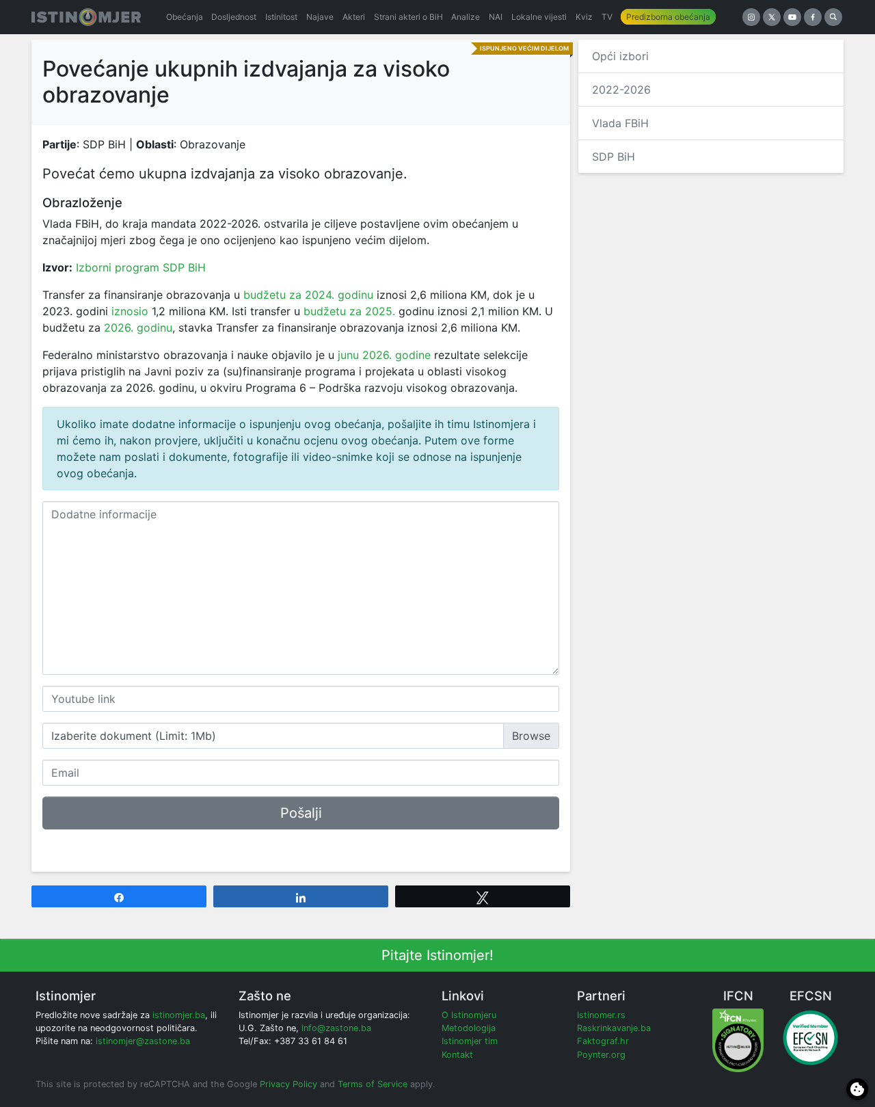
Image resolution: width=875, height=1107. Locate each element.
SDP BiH (613, 156)
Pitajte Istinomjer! (437, 955)
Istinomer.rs (601, 1015)
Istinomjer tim (470, 1041)
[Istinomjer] (86, 17)
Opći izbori (620, 56)
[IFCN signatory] (738, 1040)
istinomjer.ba (178, 1015)
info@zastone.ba (336, 1028)
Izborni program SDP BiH (141, 267)
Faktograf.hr (603, 1041)
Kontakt (457, 1055)
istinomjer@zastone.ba (143, 1041)
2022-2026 (621, 89)
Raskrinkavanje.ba (614, 1028)
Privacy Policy (288, 1084)
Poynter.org (601, 1055)
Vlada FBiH (620, 123)
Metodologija (469, 1028)
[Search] (833, 17)
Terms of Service (372, 1084)
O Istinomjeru (469, 1015)
